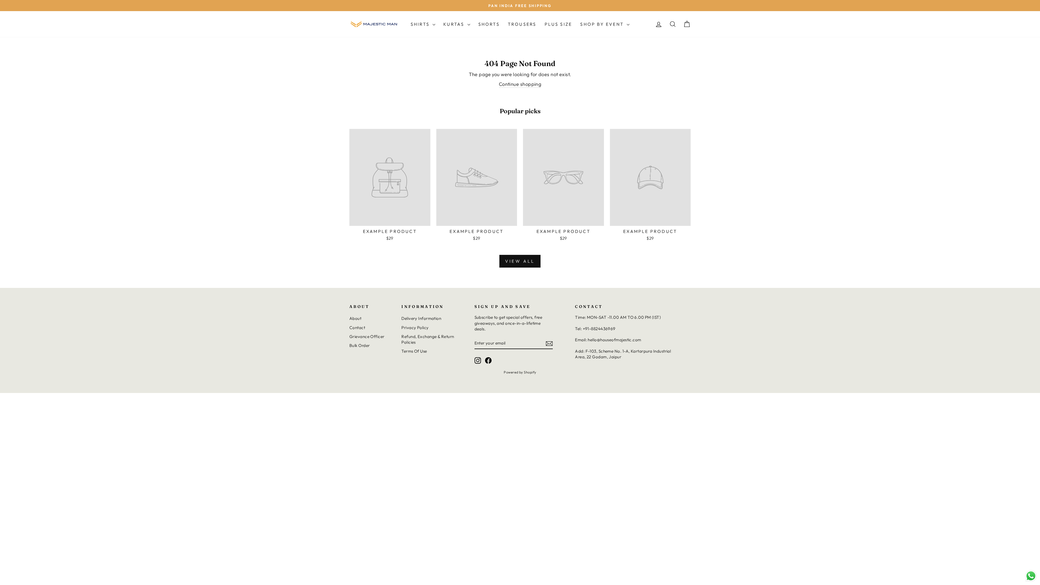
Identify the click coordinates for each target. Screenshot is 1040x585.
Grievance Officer (367, 336)
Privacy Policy (414, 327)
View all (520, 261)
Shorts (489, 24)
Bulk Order (359, 345)
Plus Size (558, 24)
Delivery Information (421, 318)
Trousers (522, 24)
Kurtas (454, 24)
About (355, 318)
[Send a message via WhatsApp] (1031, 576)
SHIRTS (421, 24)
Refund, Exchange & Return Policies (427, 339)
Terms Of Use (414, 351)
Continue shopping (520, 84)
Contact (357, 327)
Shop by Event (602, 24)
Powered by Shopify (520, 372)
